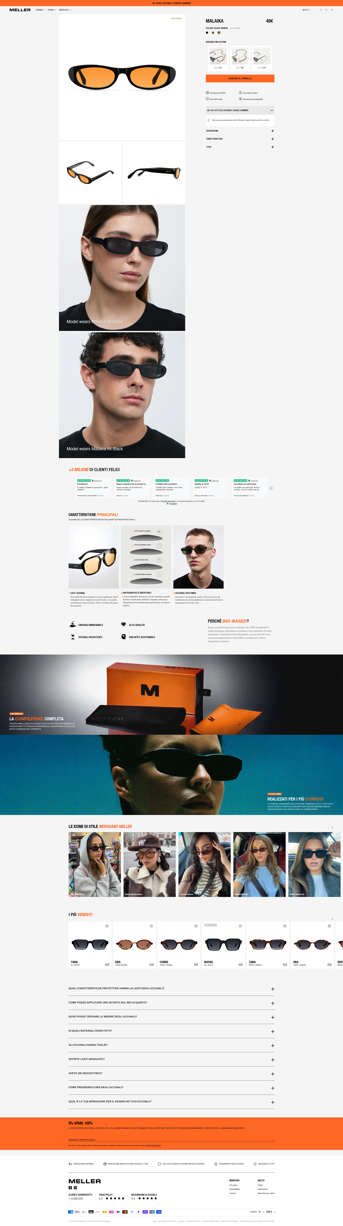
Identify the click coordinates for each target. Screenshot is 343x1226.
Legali (154, 1221)
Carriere (232, 1193)
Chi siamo (233, 1185)
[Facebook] (70, 1187)
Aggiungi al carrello (240, 78)
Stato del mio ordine (266, 1193)
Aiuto (305, 10)
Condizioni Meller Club (210, 1221)
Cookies (181, 1221)
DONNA (39, 10)
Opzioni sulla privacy (247, 1221)
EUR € (269, 1211)
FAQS (260, 1185)
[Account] (326, 10)
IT (260, 1211)
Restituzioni (263, 1189)
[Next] (332, 827)
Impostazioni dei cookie (265, 1221)
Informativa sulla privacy (167, 1221)
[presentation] (207, 58)
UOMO (51, 10)
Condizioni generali (193, 1221)
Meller (84, 1221)
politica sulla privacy (153, 1145)
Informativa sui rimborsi (229, 1221)
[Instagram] (75, 1187)
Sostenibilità (234, 1189)
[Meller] (20, 10)
